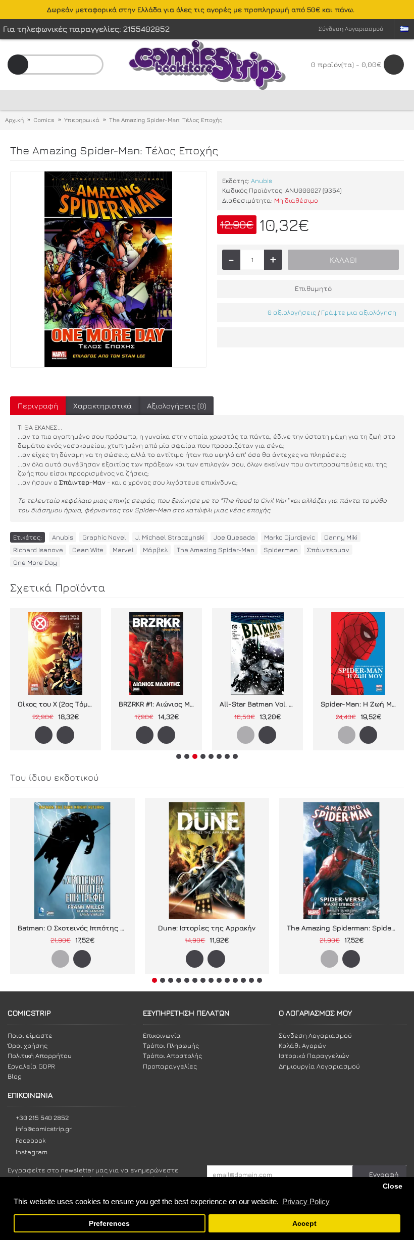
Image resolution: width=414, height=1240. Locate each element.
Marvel (123, 550)
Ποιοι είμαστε (30, 1035)
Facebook (30, 1140)
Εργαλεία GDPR (31, 1066)
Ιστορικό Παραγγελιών (314, 1055)
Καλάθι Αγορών (302, 1045)
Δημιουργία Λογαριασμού (319, 1066)
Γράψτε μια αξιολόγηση (358, 312)
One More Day (35, 562)
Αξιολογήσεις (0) (176, 405)
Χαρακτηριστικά (102, 405)
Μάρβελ (155, 550)
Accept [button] (304, 1223)
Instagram (31, 1152)
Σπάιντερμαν (328, 550)
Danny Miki (340, 537)
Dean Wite (88, 550)
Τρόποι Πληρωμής (171, 1045)
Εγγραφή (384, 1174)
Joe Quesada (234, 537)
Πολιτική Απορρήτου (40, 1055)
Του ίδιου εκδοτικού (54, 777)
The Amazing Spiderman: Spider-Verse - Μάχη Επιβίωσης (343, 927)
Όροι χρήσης (27, 1045)
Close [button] (392, 1186)
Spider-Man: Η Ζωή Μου (360, 703)
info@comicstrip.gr (44, 1129)
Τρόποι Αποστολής (172, 1055)
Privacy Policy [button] (306, 1201)
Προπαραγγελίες (170, 1066)
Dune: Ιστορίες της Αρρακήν (206, 927)
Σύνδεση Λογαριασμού (315, 1035)
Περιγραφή (38, 405)
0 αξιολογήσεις (292, 312)
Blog (15, 1076)
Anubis (261, 180)
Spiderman (281, 550)
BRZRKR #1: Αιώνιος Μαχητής (158, 703)
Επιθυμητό (313, 288)
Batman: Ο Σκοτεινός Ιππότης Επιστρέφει (74, 927)
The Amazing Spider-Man (215, 550)
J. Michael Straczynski (169, 537)
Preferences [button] (109, 1223)
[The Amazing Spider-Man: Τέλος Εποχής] (108, 269)
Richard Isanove (38, 550)
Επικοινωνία (162, 1035)
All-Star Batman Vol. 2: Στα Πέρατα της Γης (259, 703)
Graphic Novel (104, 537)
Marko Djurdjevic (289, 537)
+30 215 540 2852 (42, 1117)
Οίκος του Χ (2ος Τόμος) (57, 703)
